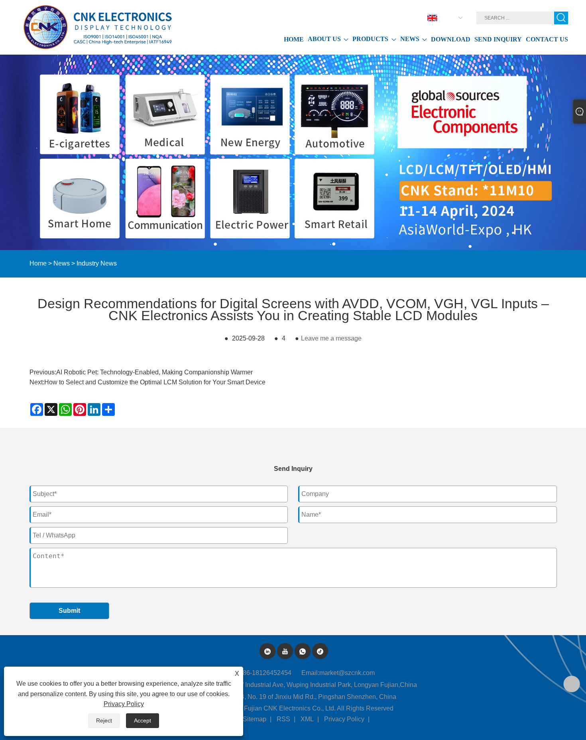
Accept (142, 720)
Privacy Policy (344, 719)
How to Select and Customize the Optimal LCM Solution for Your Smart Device (154, 382)
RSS (283, 719)
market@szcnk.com (347, 672)
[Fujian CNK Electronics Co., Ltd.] (99, 27)
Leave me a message (331, 338)
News (61, 263)
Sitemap (254, 719)
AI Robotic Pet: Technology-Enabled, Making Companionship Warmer (154, 372)
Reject (104, 720)
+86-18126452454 (265, 672)
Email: (310, 672)
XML (307, 719)
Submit (69, 610)
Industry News (97, 263)
